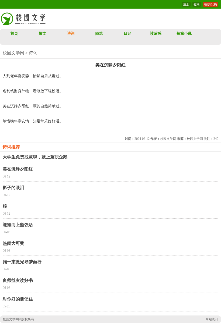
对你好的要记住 (18, 299)
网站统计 (211, 319)
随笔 (99, 33)
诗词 (71, 33)
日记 (127, 33)
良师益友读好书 (18, 280)
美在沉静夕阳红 (18, 169)
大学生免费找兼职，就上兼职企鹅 (35, 157)
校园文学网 (13, 53)
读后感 (155, 33)
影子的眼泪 (13, 187)
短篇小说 (184, 33)
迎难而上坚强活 (18, 224)
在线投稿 (210, 4)
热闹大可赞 (13, 243)
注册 (186, 4)
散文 (42, 33)
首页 (14, 33)
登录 (197, 4)
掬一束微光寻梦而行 (22, 262)
